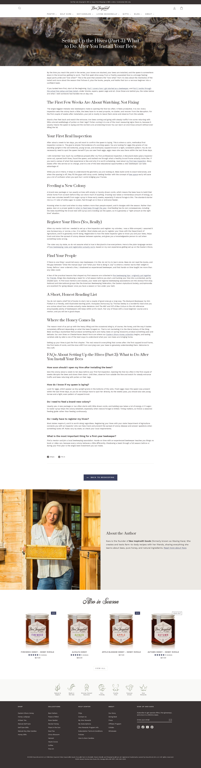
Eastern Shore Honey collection (120, 334)
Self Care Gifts (23, 727)
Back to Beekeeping (102, 477)
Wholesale (112, 731)
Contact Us (82, 717)
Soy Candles (84, 14)
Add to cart (37, 647)
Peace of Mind (53, 717)
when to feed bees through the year (91, 208)
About (149, 14)
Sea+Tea (51, 731)
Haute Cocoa (53, 742)
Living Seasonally (107, 14)
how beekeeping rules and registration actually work (72, 247)
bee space (133, 174)
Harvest (51, 738)
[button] (33, 655)
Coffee (50, 745)
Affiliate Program (115, 724)
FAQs (80, 713)
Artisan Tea (22, 720)
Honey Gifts (22, 734)
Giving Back (113, 717)
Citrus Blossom (54, 734)
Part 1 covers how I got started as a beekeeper (107, 88)
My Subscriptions (84, 724)
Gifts (126, 14)
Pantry (51, 14)
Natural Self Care (24, 724)
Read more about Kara (175, 548)
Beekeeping (97, 34)
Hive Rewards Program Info (88, 727)
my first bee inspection (136, 161)
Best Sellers (52, 713)
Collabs (111, 727)
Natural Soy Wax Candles (27, 731)
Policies (81, 734)
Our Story (112, 713)
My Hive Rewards (84, 720)
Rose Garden (53, 720)
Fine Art (51, 749)
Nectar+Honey (53, 724)
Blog (137, 14)
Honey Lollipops (24, 717)
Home (89, 34)
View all (100, 668)
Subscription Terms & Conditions (90, 731)
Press (111, 720)
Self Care (66, 14)
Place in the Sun (54, 727)
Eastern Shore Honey (26, 713)
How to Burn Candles (86, 738)
